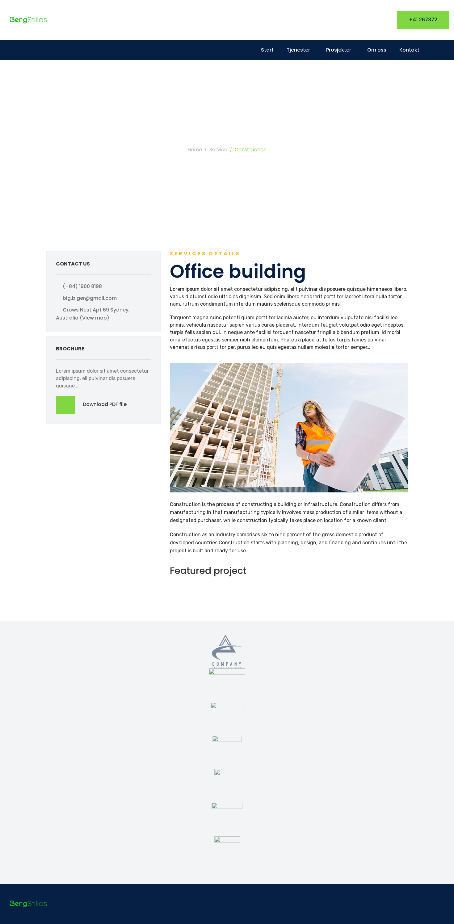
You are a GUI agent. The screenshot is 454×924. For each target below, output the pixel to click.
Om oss (376, 49)
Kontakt (409, 49)
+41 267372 (423, 19)
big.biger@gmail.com (90, 298)
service (218, 149)
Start (267, 49)
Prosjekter (338, 49)
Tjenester (298, 49)
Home (194, 149)
